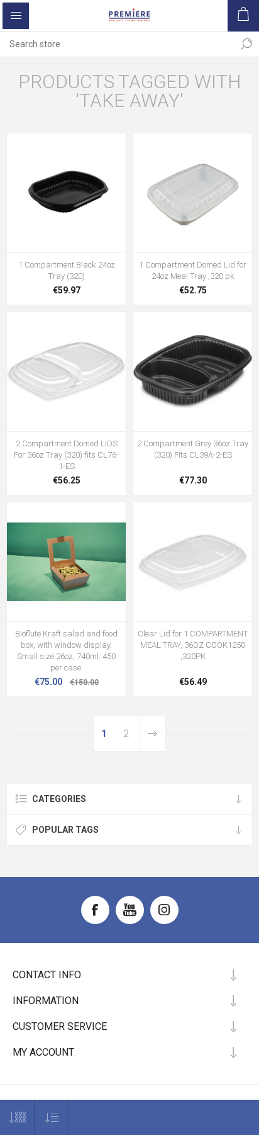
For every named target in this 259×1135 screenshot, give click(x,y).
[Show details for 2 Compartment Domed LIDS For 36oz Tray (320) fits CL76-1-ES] (66, 371)
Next (153, 733)
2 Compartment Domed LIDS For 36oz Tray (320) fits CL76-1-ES (66, 455)
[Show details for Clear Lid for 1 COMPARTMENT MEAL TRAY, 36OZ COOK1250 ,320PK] (192, 561)
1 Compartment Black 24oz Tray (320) (66, 270)
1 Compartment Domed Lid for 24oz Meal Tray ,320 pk (192, 270)
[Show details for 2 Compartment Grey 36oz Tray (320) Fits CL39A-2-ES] (192, 371)
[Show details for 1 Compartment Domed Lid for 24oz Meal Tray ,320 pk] (192, 192)
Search (246, 44)
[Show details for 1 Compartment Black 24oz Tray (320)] (66, 192)
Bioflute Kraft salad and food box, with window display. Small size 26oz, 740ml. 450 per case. (66, 650)
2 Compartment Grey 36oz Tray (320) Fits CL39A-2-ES (192, 449)
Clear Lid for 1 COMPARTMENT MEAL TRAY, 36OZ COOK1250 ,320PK (193, 645)
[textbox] (117, 44)
